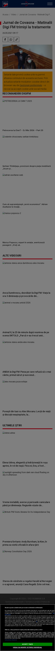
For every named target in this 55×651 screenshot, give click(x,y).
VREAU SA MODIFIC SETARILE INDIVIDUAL (27, 647)
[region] (27, 627)
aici (36, 621)
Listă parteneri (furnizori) (11, 639)
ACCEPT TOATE (27, 644)
